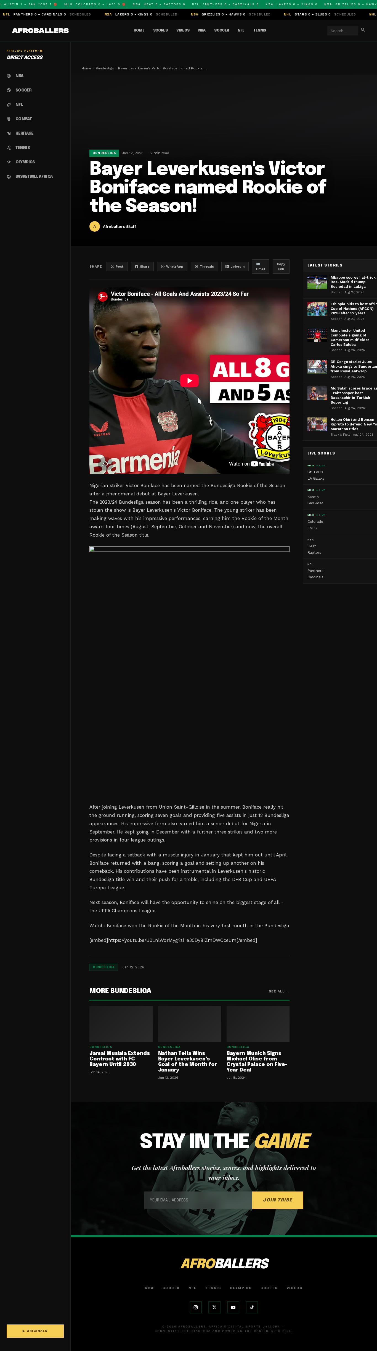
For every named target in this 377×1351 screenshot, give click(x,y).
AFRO (223, 1264)
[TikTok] (252, 1307)
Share (145, 266)
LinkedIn (237, 266)
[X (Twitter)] (214, 1307)
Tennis (259, 30)
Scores (160, 30)
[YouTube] (233, 1307)
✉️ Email (260, 266)
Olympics (241, 1288)
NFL (241, 30)
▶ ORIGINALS (35, 1331)
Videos (182, 30)
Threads (207, 266)
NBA (201, 30)
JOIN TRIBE (277, 1200)
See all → (279, 991)
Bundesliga (105, 68)
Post (119, 266)
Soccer (221, 30)
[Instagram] (196, 1307)
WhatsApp (174, 266)
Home (139, 30)
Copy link (281, 266)
